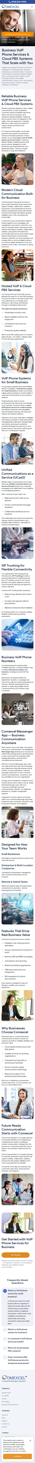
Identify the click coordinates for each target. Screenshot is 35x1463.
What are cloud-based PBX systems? (18, 1349)
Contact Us (5, 1424)
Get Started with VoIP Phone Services (16, 34)
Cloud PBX (5, 1396)
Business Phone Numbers (10, 1404)
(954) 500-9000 (18, 2)
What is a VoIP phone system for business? (17, 1331)
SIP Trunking (5, 1402)
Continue (17, 1456)
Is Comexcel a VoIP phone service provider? (20, 1340)
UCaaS (4, 1399)
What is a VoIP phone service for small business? (17, 1293)
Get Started (15, 1255)
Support (4, 1421)
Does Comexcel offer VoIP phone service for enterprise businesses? (18, 1360)
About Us (5, 1415)
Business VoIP (6, 1393)
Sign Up (4, 1427)
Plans (3, 1418)
